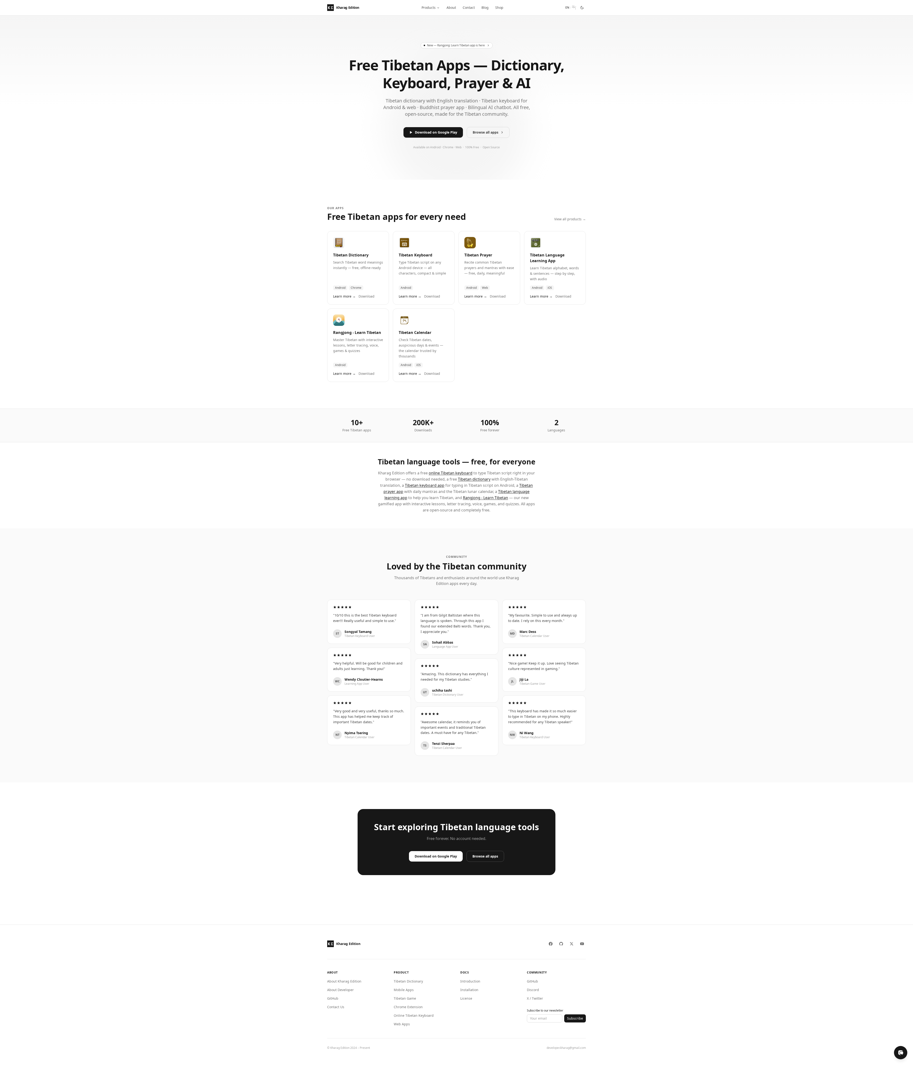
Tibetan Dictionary (351, 255)
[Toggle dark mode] (582, 7)
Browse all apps (485, 132)
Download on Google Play (436, 132)
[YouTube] (582, 944)
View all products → (570, 219)
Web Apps (402, 1024)
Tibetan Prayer (478, 255)
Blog (485, 7)
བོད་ (574, 8)
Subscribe (575, 1018)
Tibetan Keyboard (415, 255)
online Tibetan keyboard (450, 473)
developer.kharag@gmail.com (566, 1048)
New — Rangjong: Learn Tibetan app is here (456, 45)
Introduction (470, 981)
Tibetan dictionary (474, 479)
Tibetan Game (405, 998)
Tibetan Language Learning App (547, 257)
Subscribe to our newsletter (545, 1010)
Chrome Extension (408, 1007)
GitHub (332, 998)
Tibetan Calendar (415, 332)
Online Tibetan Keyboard (414, 1015)
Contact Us (335, 1007)
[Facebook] (550, 944)
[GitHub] (561, 944)
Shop (499, 7)
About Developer (340, 990)
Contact (469, 7)
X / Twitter (535, 998)
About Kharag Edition (344, 981)
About (451, 7)
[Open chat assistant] (900, 1052)
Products (429, 7)
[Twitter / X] (571, 944)
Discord (533, 990)
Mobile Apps (404, 990)
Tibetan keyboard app (424, 485)
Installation (469, 990)
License (466, 998)
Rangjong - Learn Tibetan (357, 332)
